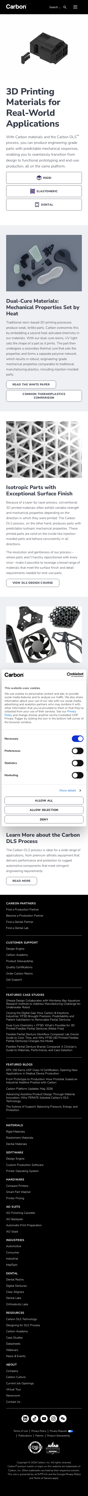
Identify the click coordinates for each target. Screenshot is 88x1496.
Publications (25, 1435)
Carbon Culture (16, 1377)
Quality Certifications (19, 967)
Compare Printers (17, 1186)
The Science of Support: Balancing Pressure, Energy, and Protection (42, 1108)
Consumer (12, 1252)
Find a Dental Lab (17, 928)
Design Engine (15, 949)
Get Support (14, 980)
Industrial (12, 1259)
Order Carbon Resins (19, 973)
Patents (39, 1435)
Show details (67, 790)
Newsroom (13, 1395)
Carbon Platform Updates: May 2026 (29, 1089)
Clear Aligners (15, 1292)
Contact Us (13, 1402)
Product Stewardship (19, 961)
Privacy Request (58, 1431)
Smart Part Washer (18, 1192)
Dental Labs (13, 1298)
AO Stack (12, 1231)
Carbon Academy (17, 955)
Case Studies (14, 1338)
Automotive (13, 1246)
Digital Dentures (16, 1286)
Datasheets (13, 1344)
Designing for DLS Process (23, 1325)
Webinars (12, 1350)
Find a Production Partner (22, 909)
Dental (47, 205)
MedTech (11, 1265)
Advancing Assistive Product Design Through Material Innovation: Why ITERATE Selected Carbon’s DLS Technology (40, 1098)
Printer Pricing (15, 1198)
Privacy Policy (38, 1431)
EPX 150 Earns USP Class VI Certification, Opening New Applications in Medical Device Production (42, 1072)
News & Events (16, 1356)
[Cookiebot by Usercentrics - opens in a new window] (65, 674)
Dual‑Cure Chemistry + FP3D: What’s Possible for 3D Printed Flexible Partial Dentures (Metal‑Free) (40, 1027)
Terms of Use (21, 1431)
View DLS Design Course (32, 583)
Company (12, 1371)
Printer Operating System (22, 1171)
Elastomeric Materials (19, 1138)
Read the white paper (31, 384)
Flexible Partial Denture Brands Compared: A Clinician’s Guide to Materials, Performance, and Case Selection (41, 1048)
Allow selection (44, 810)
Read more (21, 881)
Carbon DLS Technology (21, 1319)
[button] (75, 7)
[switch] (77, 751)
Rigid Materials (15, 1132)
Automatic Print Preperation (24, 1225)
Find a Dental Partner (19, 922)
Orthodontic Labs (17, 1304)
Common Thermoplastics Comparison (44, 396)
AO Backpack (14, 1219)
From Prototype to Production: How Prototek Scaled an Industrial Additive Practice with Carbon (41, 1081)
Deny (44, 819)
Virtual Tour (13, 1389)
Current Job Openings (20, 1383)
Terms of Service (43, 1478)
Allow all (44, 800)
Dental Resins (15, 1279)
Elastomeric (47, 191)
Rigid (47, 178)
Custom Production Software (24, 1165)
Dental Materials (16, 1144)
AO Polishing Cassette (20, 1213)
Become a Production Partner (24, 916)
